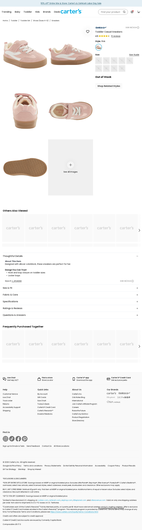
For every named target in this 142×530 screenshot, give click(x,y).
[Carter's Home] (71, 11)
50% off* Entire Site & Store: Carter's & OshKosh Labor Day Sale (71, 3)
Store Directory (78, 420)
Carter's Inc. (77, 394)
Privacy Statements (53, 466)
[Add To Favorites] (88, 32)
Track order (7, 400)
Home (5, 20)
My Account (42, 394)
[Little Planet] (111, 398)
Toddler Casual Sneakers (108, 31)
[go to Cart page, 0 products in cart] (138, 12)
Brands (47, 11)
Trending (6, 11)
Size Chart (41, 400)
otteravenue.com (98, 500)
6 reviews (115, 36)
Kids (37, 11)
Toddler (28, 11)
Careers (75, 407)
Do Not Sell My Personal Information (78, 466)
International (77, 400)
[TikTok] (12, 438)
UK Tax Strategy (9, 469)
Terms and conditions (33, 466)
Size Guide (134, 54)
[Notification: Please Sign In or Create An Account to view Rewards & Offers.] (132, 12)
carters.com (43, 500)
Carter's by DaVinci (80, 414)
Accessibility (100, 466)
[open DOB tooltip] (138, 27)
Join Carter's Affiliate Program (84, 404)
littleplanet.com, (80, 500)
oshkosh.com (55, 500)
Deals (57, 11)
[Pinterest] (24, 439)
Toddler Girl (25, 20)
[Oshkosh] (124, 393)
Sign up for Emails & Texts (13, 446)
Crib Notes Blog (78, 397)
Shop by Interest (34, 469)
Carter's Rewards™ (45, 410)
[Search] (124, 12)
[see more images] (70, 165)
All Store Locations (61, 446)
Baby (17, 11)
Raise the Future (78, 410)
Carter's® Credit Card (46, 407)
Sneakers (55, 20)
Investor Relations (44, 414)
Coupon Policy (114, 466)
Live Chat (7, 397)
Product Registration (80, 417)
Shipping (6, 410)
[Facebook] (18, 439)
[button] (139, 230)
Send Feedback (33, 446)
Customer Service (10, 394)
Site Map (21, 469)
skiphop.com (66, 500)
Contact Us (47, 446)
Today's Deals (43, 404)
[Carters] (111, 393)
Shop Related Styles (108, 86)
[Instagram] (5, 439)
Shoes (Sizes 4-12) (41, 20)
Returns (6, 404)
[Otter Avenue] (114, 402)
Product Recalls (128, 466)
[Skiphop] (123, 397)
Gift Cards (41, 397)
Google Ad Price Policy (12, 466)
